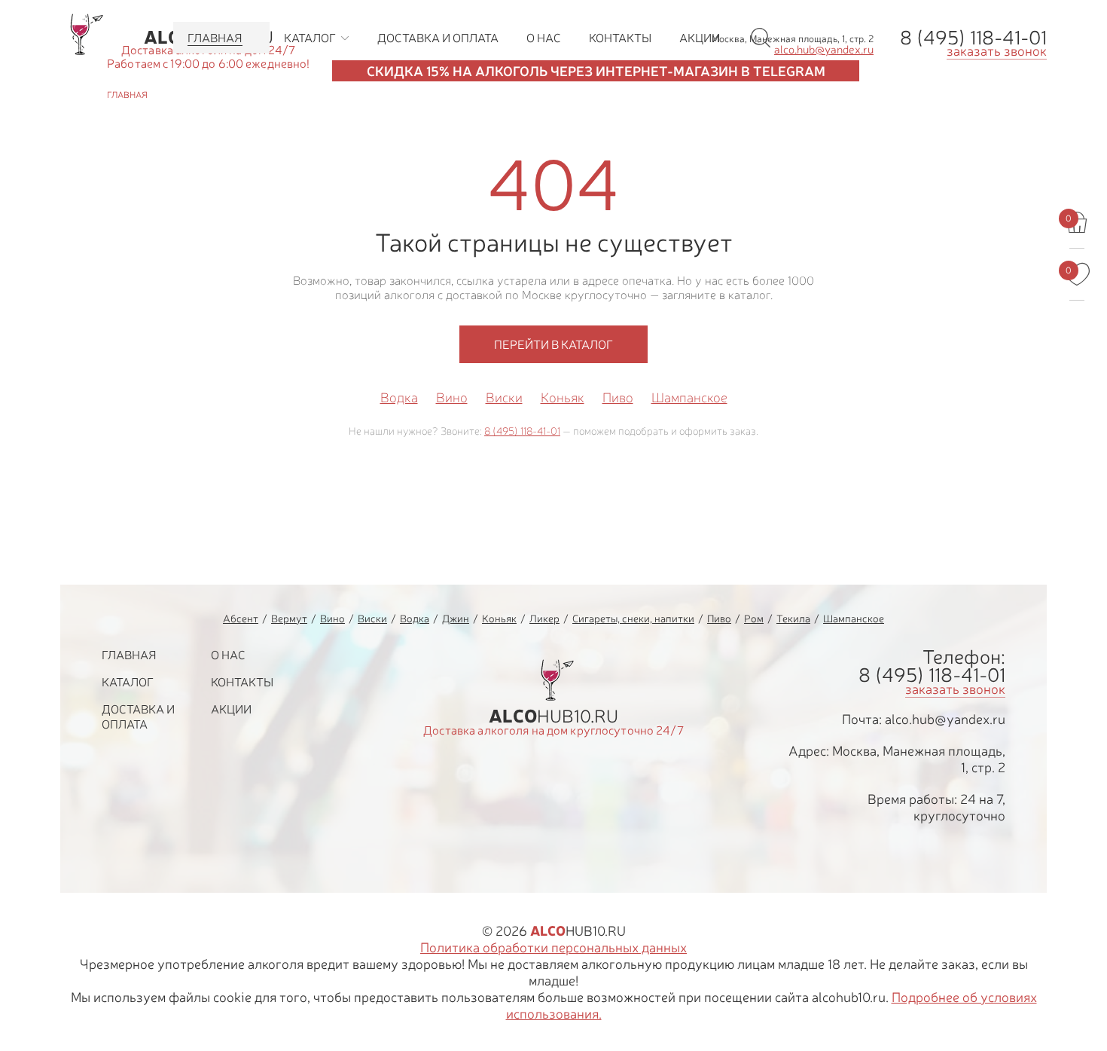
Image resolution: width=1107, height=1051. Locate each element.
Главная (129, 654)
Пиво (617, 397)
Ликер (544, 618)
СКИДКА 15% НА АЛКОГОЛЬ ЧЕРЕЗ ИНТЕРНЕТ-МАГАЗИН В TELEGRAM (596, 71)
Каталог (128, 681)
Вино (452, 397)
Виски (504, 397)
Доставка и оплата (138, 716)
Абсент (240, 618)
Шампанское (689, 397)
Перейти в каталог (553, 344)
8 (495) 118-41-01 (973, 37)
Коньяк (562, 397)
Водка (399, 397)
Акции (231, 708)
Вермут (289, 618)
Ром (754, 618)
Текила (793, 618)
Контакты (242, 681)
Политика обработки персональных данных (553, 947)
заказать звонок (997, 50)
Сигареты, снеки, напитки (633, 618)
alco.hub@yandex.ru (945, 718)
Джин (455, 618)
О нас (228, 654)
